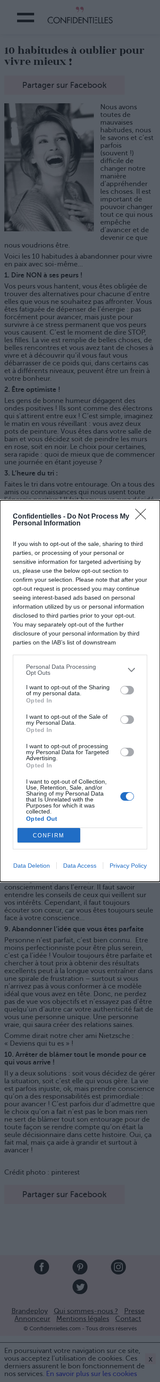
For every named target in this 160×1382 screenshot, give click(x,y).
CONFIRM (48, 835)
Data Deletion (31, 865)
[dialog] (80, 691)
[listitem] (80, 670)
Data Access (79, 865)
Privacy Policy (128, 865)
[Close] (143, 517)
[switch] (127, 690)
